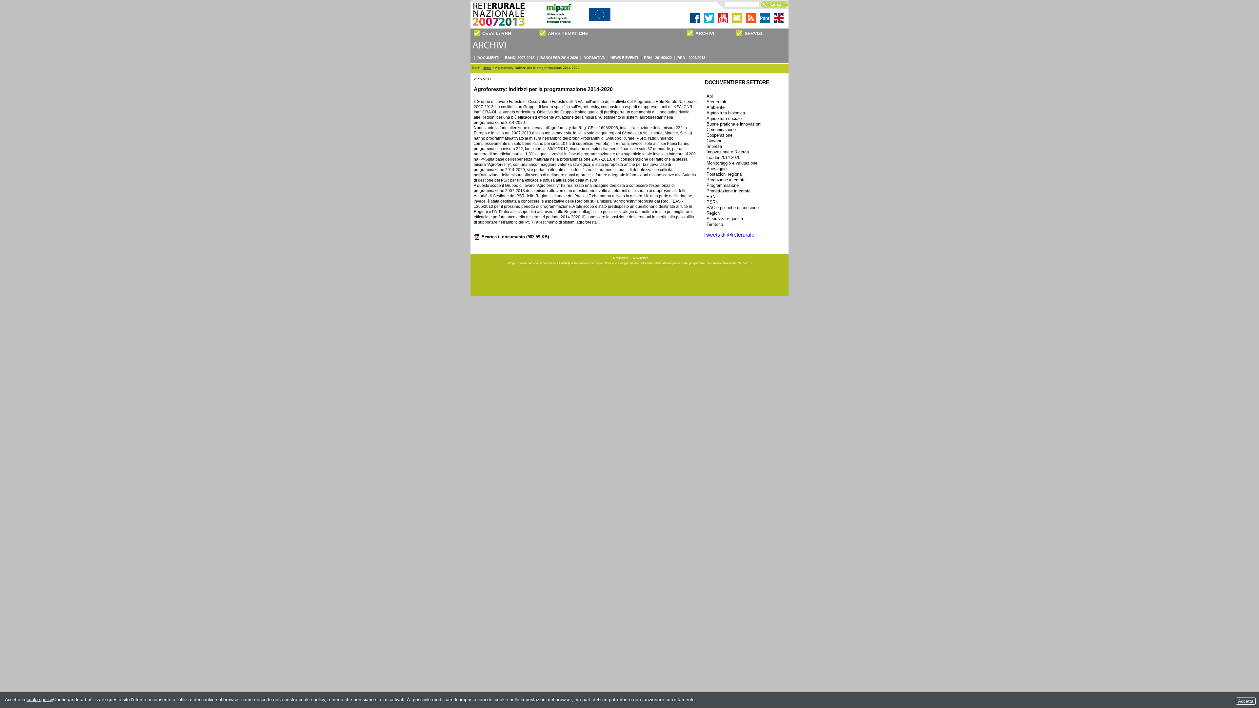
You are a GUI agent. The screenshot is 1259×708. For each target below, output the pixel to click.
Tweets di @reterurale (728, 235)
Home (487, 67)
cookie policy (40, 699)
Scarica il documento (515, 236)
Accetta (1246, 701)
